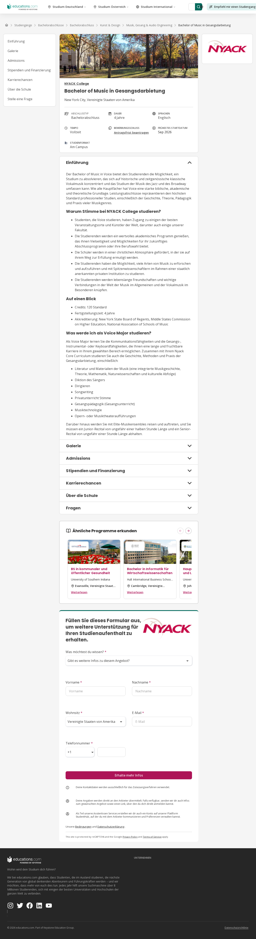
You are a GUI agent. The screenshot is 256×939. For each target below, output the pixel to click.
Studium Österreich (112, 7)
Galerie (13, 51)
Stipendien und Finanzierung (29, 70)
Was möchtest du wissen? (86, 652)
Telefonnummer (79, 743)
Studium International (156, 7)
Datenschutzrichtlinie (236, 927)
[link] (204, 25)
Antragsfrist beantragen (131, 132)
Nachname (141, 682)
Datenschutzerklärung (110, 826)
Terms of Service (152, 836)
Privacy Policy (130, 836)
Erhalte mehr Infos (129, 775)
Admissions (16, 60)
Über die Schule (19, 89)
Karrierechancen (20, 80)
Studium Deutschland (68, 7)
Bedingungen (83, 826)
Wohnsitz (74, 713)
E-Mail (138, 713)
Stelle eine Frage (20, 99)
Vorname (74, 682)
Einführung (16, 41)
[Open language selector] (201, 6)
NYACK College (76, 83)
